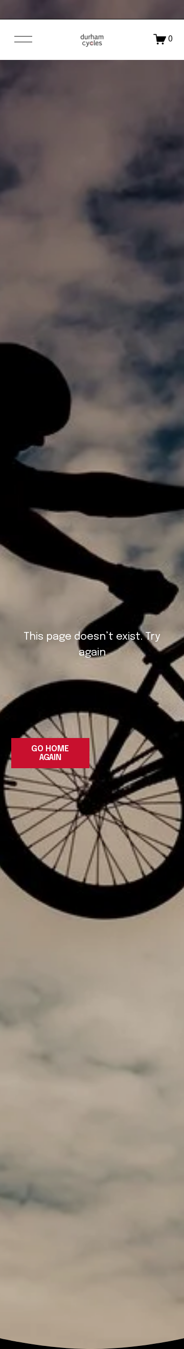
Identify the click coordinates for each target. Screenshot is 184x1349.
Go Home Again (50, 753)
